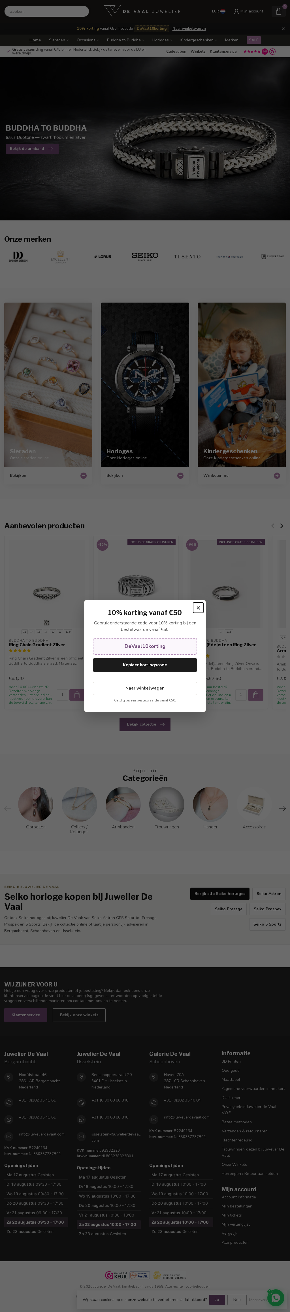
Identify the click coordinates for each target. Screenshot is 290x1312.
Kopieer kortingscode (145, 665)
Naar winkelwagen (145, 688)
